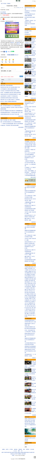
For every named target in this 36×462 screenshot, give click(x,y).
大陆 (26, 297)
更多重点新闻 (33, 98)
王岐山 (32, 278)
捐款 (24, 449)
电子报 (7, 449)
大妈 (28, 295)
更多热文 (34, 263)
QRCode (9, 51)
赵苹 (25, 423)
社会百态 (33, 437)
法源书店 (13, 452)
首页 (2, 3)
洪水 (25, 274)
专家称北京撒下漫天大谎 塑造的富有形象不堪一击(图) (10, 94)
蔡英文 (32, 294)
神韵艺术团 (9, 452)
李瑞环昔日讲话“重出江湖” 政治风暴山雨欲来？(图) (10, 87)
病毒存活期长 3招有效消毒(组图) (6, 85)
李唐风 (29, 421)
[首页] (18, 1)
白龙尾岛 (32, 301)
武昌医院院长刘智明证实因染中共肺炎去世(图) (9, 97)
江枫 (25, 424)
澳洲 (27, 309)
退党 (28, 277)
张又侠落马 (27, 32)
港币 (25, 292)
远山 (32, 420)
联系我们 (27, 449)
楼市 (30, 292)
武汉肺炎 (31, 266)
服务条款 (15, 449)
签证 (33, 306)
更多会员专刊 (33, 27)
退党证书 (28, 452)
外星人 (31, 315)
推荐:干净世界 (4, 452)
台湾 (30, 294)
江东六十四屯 (31, 300)
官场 (27, 286)
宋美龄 (30, 310)
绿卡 (28, 307)
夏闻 (34, 420)
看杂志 (16, 452)
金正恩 (29, 278)
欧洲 (23, 453)
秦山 (27, 423)
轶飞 (30, 420)
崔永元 (26, 283)
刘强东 (26, 295)
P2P (28, 297)
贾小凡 (34, 418)
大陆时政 (8, 3)
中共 (33, 283)
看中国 (29, 286)
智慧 (31, 313)
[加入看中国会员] (12, 33)
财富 (34, 292)
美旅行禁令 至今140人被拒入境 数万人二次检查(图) (10, 99)
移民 (34, 304)
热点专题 (27, 29)
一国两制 (33, 286)
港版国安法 (29, 275)
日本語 (23, 455)
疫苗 (35, 272)
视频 (26, 359)
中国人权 (26, 439)
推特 (19, 450)
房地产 (28, 292)
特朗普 (26, 268)
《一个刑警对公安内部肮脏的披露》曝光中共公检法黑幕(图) (11, 123)
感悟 (33, 313)
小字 (22, 7)
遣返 (31, 306)
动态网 (31, 452)
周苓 (25, 421)
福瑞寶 (25, 452)
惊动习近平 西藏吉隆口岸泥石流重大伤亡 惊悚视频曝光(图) (11, 110)
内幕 (31, 283)
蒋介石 (27, 310)
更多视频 (34, 415)
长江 (33, 272)
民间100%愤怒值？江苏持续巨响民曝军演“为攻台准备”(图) (30, 103)
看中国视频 (4, 13)
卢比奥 (28, 268)
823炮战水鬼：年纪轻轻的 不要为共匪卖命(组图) (9, 125)
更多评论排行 (20, 116)
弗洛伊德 (31, 277)
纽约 (17, 453)
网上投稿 (32, 449)
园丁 (32, 421)
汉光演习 (33, 275)
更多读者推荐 (20, 127)
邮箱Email (26, 444)
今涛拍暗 (29, 418)
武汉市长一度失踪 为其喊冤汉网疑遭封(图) (8, 101)
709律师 (29, 298)
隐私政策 (20, 449)
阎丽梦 (27, 278)
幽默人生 (28, 313)
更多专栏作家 (33, 427)
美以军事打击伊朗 (28, 30)
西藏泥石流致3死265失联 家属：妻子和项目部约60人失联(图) (30, 351)
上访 (32, 298)
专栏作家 (27, 417)
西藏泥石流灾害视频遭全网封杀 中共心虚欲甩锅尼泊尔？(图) (30, 128)
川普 (35, 266)
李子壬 (28, 424)
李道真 (26, 420)
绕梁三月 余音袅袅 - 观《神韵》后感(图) (8, 120)
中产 (25, 294)
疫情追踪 (26, 440)
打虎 (25, 286)
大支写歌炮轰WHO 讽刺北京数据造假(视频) (8, 89)
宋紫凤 (26, 418)
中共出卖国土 (32, 274)
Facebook (15, 450)
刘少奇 (27, 312)
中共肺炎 (26, 266)
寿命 (33, 315)
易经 (26, 313)
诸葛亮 (33, 312)
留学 (27, 306)
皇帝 (31, 312)
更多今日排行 (33, 177)
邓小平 (33, 310)
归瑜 (28, 420)
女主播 (28, 304)
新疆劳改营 (31, 303)
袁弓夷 (26, 275)
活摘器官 (30, 271)
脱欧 (25, 289)
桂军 (31, 309)
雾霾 (30, 297)
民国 (29, 309)
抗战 (32, 309)
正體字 (13, 455)
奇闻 (29, 315)
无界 (33, 452)
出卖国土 (26, 271)
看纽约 (19, 452)
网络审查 (27, 300)
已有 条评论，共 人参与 (6, 70)
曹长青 (34, 424)
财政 (32, 292)
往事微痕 (28, 274)
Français (16, 455)
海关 (29, 306)
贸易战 (27, 269)
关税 (29, 280)
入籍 (26, 307)
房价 (30, 295)
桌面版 (3, 449)
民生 (31, 307)
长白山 (29, 301)
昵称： (2, 67)
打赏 (18, 7)
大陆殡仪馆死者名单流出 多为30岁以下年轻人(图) (9, 114)
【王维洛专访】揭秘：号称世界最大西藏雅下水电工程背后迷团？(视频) (30, 146)
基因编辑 (32, 297)
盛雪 (34, 421)
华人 (32, 304)
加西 (25, 453)
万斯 (34, 280)
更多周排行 (34, 222)
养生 (26, 316)
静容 (29, 423)
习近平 (29, 269)
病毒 (31, 268)
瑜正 (34, 423)
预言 (27, 315)
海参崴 (28, 294)
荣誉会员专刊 (28, 5)
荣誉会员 (12, 42)
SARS (28, 303)
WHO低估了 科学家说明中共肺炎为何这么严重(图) (9, 90)
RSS (21, 450)
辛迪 (25, 426)
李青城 (31, 423)
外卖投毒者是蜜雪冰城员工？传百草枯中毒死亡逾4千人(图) (11, 112)
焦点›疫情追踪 (3, 12)
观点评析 (30, 437)
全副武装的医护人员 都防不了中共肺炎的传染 (9, 96)
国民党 (26, 277)
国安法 (30, 272)
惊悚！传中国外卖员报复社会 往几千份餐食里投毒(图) (10, 105)
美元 (33, 289)
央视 (30, 304)
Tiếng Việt (20, 455)
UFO (34, 277)
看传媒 (22, 452)
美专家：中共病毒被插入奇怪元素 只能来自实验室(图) (10, 92)
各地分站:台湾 (13, 453)
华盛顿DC (20, 453)
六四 (35, 269)
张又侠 (32, 269)
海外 (33, 307)
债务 (29, 289)
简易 (32, 418)
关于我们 (11, 449)
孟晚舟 (27, 280)
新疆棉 (28, 272)
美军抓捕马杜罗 (28, 34)
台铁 (33, 271)
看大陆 (5, 3)
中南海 (28, 283)
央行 (27, 289)
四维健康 (31, 424)
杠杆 (31, 289)
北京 (35, 294)
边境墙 (31, 280)
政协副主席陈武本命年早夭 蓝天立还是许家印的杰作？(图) (30, 335)
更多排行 (34, 357)
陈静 (27, 421)
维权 (27, 298)
